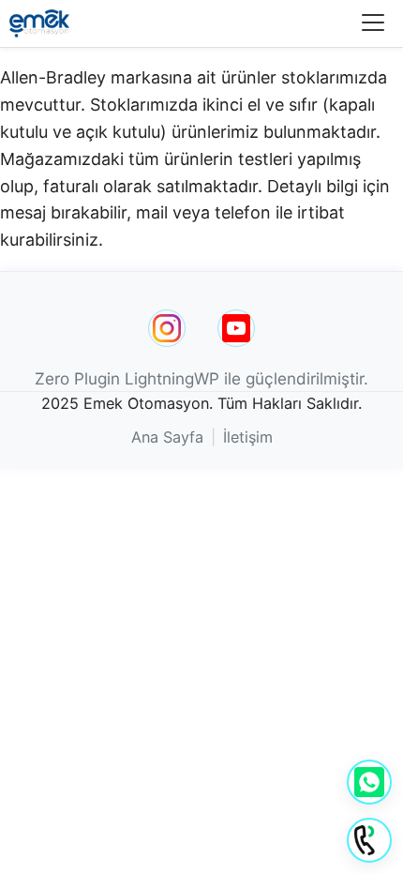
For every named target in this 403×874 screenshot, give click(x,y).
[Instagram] (167, 328)
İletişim (248, 437)
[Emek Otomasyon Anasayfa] (39, 23)
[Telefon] (369, 840)
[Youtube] (236, 328)
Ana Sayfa (167, 437)
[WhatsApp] (369, 782)
